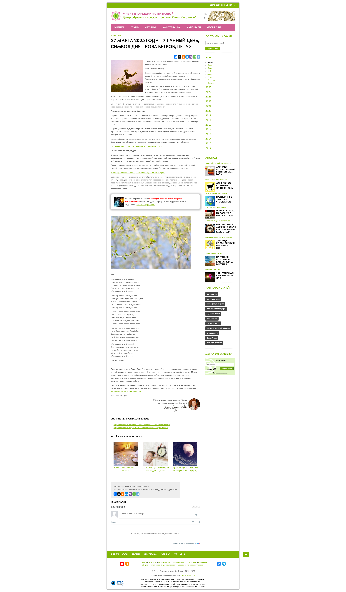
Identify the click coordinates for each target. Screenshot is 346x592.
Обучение (151, 27)
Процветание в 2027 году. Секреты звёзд (224, 199)
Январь (210, 83)
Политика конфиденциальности (163, 565)
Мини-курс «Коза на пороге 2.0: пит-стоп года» (225, 213)
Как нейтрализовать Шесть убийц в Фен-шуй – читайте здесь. (138, 172)
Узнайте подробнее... (146, 204)
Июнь (209, 68)
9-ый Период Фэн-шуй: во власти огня (225, 275)
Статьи (135, 27)
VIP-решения (214, 27)
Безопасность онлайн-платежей (191, 565)
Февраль (211, 80)
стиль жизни (212, 333)
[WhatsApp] (194, 57)
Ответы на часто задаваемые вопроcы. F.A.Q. (177, 562)
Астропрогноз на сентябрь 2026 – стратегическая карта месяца (142, 425)
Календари (194, 27)
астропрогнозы (213, 299)
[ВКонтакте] (175, 57)
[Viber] (190, 57)
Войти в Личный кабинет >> (222, 5)
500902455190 (188, 575)
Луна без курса (213, 314)
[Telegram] (198, 57)
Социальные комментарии (186, 543)
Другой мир (220, 360)
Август (210, 62)
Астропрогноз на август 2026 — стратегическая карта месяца (141, 428)
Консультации (171, 27)
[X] (179, 57)
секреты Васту (213, 323)
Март (209, 77)
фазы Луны (212, 338)
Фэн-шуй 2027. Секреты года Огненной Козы (224, 185)
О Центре (119, 27)
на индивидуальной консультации (126, 391)
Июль (209, 65)
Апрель (210, 74)
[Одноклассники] (183, 57)
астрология (212, 294)
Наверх (246, 554)
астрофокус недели (215, 304)
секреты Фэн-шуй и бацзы (218, 328)
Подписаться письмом (220, 373)
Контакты (152, 562)
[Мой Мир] (187, 57)
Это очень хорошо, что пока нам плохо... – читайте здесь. (136, 146)
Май (209, 71)
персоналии (212, 318)
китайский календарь (216, 309)
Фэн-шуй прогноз (214, 343)
